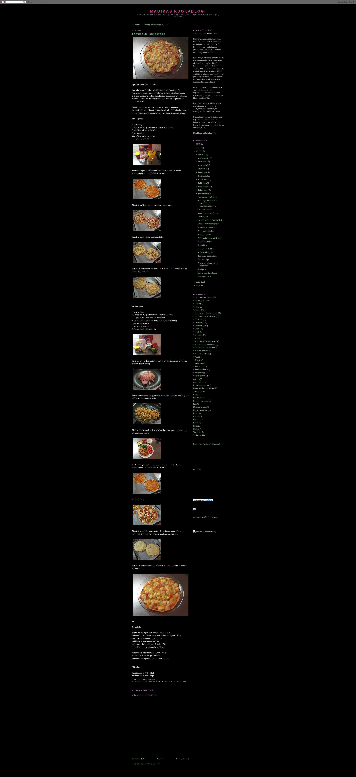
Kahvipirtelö (202, 245)
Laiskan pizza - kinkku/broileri (210, 220)
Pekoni (196, 417)
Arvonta (196, 379)
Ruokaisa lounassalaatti (207, 227)
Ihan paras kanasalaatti (207, 256)
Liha (195, 404)
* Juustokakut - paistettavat (204, 316)
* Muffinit (197, 338)
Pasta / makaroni (200, 410)
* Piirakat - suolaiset (201, 354)
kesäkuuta (202, 176)
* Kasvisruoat (198, 326)
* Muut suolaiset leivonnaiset (205, 345)
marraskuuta (203, 158)
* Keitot (196, 329)
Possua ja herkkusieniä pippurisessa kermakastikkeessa (207, 203)
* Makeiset (197, 335)
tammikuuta (203, 194)
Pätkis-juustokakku (205, 249)
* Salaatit (197, 363)
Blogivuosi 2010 (204, 277)
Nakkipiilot (202, 269)
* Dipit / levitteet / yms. (202, 298)
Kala (195, 395)
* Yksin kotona (199, 376)
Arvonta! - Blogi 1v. (205, 252)
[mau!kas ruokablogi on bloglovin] (203, 501)
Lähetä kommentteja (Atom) (148, 764)
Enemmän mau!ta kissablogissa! (206, 444)
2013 (198, 144)
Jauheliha (197, 392)
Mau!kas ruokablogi (178, 11)
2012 (198, 148)
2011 (198, 151)
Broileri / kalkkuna (177, 681)
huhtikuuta (202, 183)
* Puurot (196, 357)
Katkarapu (197, 398)
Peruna (196, 420)
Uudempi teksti (138, 759)
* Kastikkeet (198, 323)
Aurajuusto (161, 681)
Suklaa (196, 429)
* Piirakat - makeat (200, 351)
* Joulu (196, 307)
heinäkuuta (203, 172)
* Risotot (196, 360)
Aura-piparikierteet (205, 242)
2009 (198, 285)
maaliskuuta (203, 187)
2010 (198, 282)
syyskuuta (202, 165)
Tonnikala (197, 432)
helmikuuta (203, 190)
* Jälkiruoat (197, 319)
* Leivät (196, 332)
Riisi (195, 426)
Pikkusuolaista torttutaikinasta (210, 238)
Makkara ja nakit (200, 407)
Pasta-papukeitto (204, 235)
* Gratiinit (197, 304)
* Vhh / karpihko (199, 370)
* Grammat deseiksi (201, 301)
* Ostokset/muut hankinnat (204, 348)
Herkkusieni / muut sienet (203, 388)
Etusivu (137, 25)
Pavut (195, 413)
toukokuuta (203, 179)
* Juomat (197, 310)
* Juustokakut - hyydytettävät (205, 313)
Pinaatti (196, 423)
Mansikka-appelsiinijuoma (208, 213)
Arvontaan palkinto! (205, 231)
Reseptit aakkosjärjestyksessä (156, 25)
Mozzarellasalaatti (205, 209)
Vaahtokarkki (198, 435)
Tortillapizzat (203, 217)
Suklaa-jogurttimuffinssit (207, 273)
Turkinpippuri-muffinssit (207, 197)
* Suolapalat (149, 681)
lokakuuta (202, 162)
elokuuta (202, 169)
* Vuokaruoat (198, 373)
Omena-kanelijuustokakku (208, 224)
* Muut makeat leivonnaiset (204, 341)
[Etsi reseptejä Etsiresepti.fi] (204, 532)
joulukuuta (202, 154)
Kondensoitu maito (200, 401)
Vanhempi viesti (182, 759)
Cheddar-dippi (203, 260)
